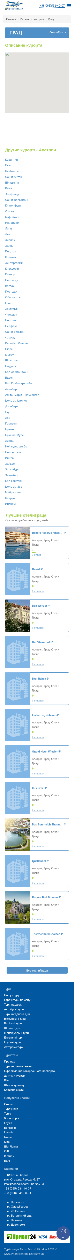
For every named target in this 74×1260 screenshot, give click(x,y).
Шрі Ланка (11, 1146)
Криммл (10, 257)
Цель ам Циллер (16, 400)
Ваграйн (10, 285)
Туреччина (11, 1109)
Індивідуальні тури (16, 1033)
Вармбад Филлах (16, 343)
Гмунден (11, 423)
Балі (7, 1160)
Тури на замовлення (18, 1066)
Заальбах (11, 475)
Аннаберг (11, 389)
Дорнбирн (11, 406)
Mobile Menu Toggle (69, 4)
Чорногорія (11, 1118)
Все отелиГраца (37, 970)
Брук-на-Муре (14, 435)
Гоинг (9, 303)
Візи (6, 1080)
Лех (7, 234)
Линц (8, 228)
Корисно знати (14, 1089)
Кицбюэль (11, 171)
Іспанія (9, 1132)
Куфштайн (12, 217)
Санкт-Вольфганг (16, 199)
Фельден (11, 314)
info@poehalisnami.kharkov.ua (24, 1184)
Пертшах (11, 291)
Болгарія (10, 1127)
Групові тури (12, 1042)
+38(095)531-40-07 (52, 5)
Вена (8, 188)
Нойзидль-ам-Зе (16, 446)
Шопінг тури (12, 1028)
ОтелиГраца (58, 32)
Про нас (9, 1061)
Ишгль (9, 458)
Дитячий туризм (14, 1075)
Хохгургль (11, 308)
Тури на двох (13, 1004)
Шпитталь (11, 360)
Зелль (9, 245)
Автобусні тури (14, 1009)
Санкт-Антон (13, 176)
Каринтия (11, 159)
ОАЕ (7, 1151)
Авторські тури (13, 1047)
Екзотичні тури (13, 1037)
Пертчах (10, 320)
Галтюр (10, 274)
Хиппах (10, 240)
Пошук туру (11, 995)
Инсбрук (10, 503)
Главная (11, 19)
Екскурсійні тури (15, 1018)
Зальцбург (12, 469)
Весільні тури (13, 1023)
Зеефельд (12, 194)
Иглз (8, 165)
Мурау (9, 354)
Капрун (10, 498)
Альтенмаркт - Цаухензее (22, 394)
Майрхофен (13, 492)
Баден (9, 377)
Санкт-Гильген (14, 331)
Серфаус (11, 326)
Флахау (10, 337)
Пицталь (10, 251)
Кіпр (7, 1142)
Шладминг (12, 182)
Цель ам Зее (13, 486)
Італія (8, 1137)
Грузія (8, 1123)
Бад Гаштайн (14, 480)
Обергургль (13, 297)
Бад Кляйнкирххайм (18, 383)
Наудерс (11, 366)
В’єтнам (9, 1156)
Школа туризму (14, 1085)
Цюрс (9, 349)
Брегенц (10, 429)
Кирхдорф (12, 268)
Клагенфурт (13, 205)
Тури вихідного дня (17, 1014)
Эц (7, 412)
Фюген (9, 211)
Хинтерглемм (14, 262)
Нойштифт (12, 222)
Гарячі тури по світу (17, 1000)
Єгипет (8, 1104)
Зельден (10, 463)
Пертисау (11, 280)
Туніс (7, 1113)
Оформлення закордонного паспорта (29, 1071)
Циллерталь (13, 452)
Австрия (39, 19)
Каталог (25, 19)
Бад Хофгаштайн (16, 371)
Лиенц (9, 440)
